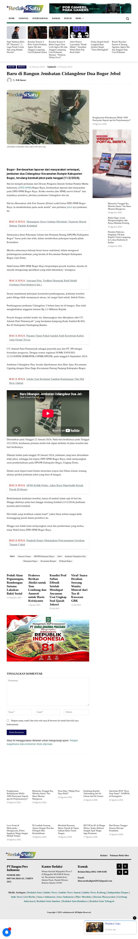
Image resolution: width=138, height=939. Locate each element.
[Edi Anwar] (10, 80)
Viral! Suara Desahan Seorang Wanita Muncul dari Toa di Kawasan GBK (79, 588)
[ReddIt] (62, 156)
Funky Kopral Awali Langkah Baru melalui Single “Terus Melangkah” (100, 45)
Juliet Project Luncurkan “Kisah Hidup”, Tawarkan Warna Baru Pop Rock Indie (78, 46)
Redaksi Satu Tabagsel (102, 901)
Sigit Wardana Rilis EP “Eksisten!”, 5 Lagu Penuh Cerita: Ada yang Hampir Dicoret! (15, 46)
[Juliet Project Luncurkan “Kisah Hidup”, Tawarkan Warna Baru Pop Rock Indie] (79, 32)
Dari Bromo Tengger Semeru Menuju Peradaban (118, 828)
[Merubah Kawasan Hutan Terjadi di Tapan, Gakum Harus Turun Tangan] (69, 815)
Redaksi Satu (34, 892)
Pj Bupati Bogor (65, 561)
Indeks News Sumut (70, 892)
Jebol (60, 556)
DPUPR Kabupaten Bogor (44, 556)
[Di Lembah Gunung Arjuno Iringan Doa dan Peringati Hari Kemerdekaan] (43, 815)
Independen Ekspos (118, 892)
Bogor (11, 67)
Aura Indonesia (65, 896)
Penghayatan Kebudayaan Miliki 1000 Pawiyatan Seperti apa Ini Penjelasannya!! (112, 118)
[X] (39, 156)
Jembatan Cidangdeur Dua (75, 556)
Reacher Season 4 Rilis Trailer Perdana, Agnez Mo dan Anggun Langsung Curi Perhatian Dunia (37, 46)
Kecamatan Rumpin (48, 561)
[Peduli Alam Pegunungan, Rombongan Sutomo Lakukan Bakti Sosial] (16, 568)
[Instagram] (125, 866)
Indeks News (50, 892)
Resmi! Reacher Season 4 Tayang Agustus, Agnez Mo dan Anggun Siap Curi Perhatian (121, 46)
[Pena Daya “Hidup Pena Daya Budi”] (69, 781)
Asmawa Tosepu (24, 556)
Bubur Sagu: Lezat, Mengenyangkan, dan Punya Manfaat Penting (118, 220)
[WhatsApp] (46, 156)
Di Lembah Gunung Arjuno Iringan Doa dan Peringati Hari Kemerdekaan (43, 829)
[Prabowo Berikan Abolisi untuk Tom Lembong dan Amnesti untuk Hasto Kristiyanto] (37, 568)
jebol (69, 207)
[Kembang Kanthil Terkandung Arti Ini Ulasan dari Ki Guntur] (94, 781)
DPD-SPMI (25, 187)
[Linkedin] (54, 156)
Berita (21, 67)
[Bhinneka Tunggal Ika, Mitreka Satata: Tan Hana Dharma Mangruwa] (99, 207)
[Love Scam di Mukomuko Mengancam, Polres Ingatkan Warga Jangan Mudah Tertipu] (18, 815)
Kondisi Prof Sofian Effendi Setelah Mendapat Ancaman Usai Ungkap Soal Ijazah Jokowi (58, 590)
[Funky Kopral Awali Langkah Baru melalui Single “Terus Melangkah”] (100, 32)
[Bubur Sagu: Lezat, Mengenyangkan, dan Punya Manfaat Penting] (99, 222)
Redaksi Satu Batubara (75, 901)
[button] (127, 18)
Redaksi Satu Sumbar (49, 901)
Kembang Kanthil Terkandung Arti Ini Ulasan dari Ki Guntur (93, 793)
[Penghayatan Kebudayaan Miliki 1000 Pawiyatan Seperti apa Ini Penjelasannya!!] (112, 102)
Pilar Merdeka (84, 896)
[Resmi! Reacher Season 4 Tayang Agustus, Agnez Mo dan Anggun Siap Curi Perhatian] (121, 32)
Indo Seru (16, 896)
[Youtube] (125, 872)
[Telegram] (70, 156)
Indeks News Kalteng (94, 892)
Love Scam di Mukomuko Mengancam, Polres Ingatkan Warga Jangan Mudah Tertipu (17, 830)
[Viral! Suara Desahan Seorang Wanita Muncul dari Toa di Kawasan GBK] (80, 568)
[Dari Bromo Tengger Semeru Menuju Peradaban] (120, 815)
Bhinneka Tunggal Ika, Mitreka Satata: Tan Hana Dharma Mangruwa (119, 206)
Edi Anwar (21, 80)
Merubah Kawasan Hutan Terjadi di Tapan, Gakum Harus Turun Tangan (68, 829)
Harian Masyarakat (104, 896)
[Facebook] (31, 156)
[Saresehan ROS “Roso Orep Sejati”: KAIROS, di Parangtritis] (120, 781)
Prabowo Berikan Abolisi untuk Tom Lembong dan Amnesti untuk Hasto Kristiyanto (37, 588)
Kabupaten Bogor (30, 561)
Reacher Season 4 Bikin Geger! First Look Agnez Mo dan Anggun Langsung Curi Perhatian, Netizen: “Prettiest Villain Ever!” (58, 49)
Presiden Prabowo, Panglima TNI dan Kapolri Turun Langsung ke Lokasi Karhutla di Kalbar (119, 237)
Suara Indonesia (46, 896)
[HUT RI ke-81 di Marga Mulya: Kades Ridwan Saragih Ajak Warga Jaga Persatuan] (94, 815)
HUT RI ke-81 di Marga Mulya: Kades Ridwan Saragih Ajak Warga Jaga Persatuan (94, 829)
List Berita (29, 896)
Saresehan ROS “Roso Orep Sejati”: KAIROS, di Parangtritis (119, 793)
